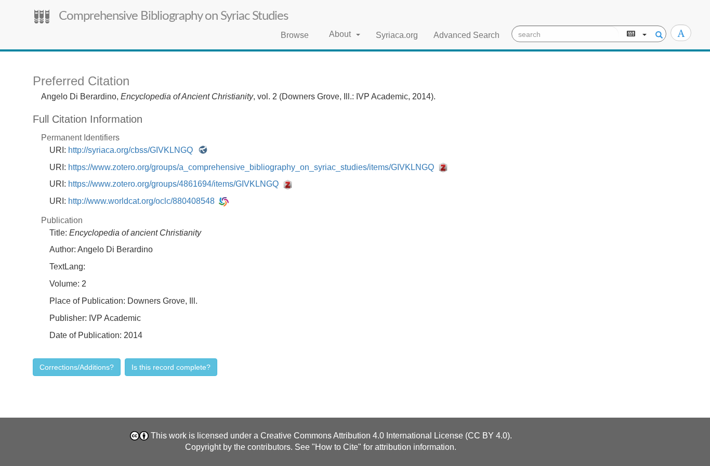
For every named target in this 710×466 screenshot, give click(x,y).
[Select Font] (680, 32)
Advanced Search (466, 35)
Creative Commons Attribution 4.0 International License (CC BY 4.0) (385, 435)
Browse (295, 35)
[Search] (657, 34)
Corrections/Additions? (77, 367)
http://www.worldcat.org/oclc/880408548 (143, 201)
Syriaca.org (397, 35)
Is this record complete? (171, 367)
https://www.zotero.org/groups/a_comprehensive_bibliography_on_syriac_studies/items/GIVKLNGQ (253, 167)
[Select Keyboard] (636, 34)
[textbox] (565, 34)
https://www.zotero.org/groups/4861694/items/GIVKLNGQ (175, 183)
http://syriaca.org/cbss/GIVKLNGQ (132, 150)
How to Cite (336, 447)
